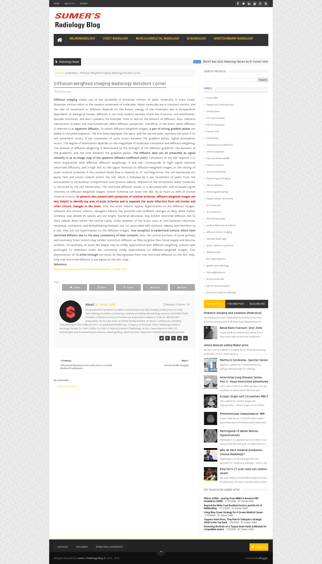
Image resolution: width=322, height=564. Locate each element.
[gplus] (260, 3)
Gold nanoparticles (216, 171)
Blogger (263, 558)
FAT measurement (215, 118)
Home (57, 3)
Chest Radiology (115, 38)
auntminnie (266, 61)
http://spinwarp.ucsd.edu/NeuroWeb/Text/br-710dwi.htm (90, 269)
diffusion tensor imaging (219, 232)
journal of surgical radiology (221, 292)
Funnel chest (212, 131)
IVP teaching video (215, 218)
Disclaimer (82, 547)
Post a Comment (67, 386)
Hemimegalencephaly (217, 192)
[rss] (265, 3)
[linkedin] (249, 3)
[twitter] (243, 3)
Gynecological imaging (218, 178)
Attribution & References (109, 547)
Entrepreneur (213, 111)
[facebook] (237, 3)
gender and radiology (217, 265)
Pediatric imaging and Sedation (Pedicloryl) (232, 313)
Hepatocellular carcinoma (219, 198)
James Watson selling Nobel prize (226, 345)
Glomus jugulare (215, 151)
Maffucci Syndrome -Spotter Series (244, 360)
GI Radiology (196, 38)
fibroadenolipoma (215, 259)
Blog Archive (257, 304)
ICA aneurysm (213, 205)
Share (103, 287)
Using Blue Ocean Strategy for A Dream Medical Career (233, 512)
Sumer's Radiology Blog (90, 558)
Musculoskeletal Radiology (157, 38)
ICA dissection (213, 212)
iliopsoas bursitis (215, 279)
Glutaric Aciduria (215, 165)
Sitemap (83, 3)
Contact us (260, 547)
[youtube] (254, 3)
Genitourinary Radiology (233, 38)
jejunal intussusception (218, 286)
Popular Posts (214, 304)
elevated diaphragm (216, 239)
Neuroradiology (82, 38)
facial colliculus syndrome (219, 245)
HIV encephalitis (214, 185)
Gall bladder (212, 138)
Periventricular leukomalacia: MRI (242, 414)
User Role (62, 547)
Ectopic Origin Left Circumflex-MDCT (244, 396)
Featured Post (236, 304)
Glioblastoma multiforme (219, 145)
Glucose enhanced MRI (218, 158)
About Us (70, 3)
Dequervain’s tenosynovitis (220, 104)
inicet (182, 61)
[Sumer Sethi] (161, 338)
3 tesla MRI (212, 98)
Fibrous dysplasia (215, 125)
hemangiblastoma (215, 272)
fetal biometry (213, 252)
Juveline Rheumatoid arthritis (221, 225)
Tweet (76, 287)
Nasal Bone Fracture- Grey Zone (241, 328)
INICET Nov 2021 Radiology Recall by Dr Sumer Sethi (221, 61)
